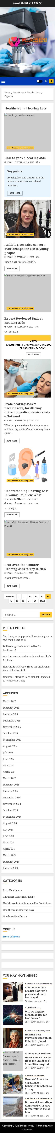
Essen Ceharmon (11, 936)
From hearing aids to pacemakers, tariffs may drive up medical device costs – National (27, 410)
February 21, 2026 (36, 1093)
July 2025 (8, 752)
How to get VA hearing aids (25, 158)
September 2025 (12, 739)
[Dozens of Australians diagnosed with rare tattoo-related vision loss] (13, 1107)
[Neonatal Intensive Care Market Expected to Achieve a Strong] (13, 1084)
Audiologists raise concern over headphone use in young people (26, 249)
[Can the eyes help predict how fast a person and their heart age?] (13, 992)
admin (10, 162)
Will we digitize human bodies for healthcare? (36, 1015)
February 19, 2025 (25, 257)
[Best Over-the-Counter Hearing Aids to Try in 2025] (27, 539)
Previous (10, 596)
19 (23, 600)
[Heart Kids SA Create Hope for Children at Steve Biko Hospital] (13, 1061)
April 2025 (9, 771)
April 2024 (9, 848)
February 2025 (11, 784)
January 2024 (10, 868)
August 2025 (10, 746)
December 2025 (11, 720)
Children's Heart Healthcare (19, 896)
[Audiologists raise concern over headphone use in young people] (27, 219)
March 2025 (9, 778)
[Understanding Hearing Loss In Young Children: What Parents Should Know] (27, 465)
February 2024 (11, 861)
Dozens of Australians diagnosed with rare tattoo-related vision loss (38, 1107)
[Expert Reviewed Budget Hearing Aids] (27, 293)
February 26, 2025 (25, 162)
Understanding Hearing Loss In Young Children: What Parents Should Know (26, 495)
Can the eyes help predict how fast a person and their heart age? (36, 992)
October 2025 (10, 733)
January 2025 (10, 791)
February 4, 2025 (25, 503)
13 (30, 596)
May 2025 (8, 765)
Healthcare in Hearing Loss (20, 148)
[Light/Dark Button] (40, 81)
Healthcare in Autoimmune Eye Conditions (27, 903)
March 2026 (9, 701)
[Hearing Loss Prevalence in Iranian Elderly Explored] (13, 1038)
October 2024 (10, 810)
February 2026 (11, 707)
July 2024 (8, 829)
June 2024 (8, 836)
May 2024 (8, 842)
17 (11, 600)
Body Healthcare (12, 890)
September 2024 (12, 816)
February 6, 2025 (25, 421)
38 (35, 600)
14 (36, 596)
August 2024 (10, 823)
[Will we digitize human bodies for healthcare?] (13, 1015)
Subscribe (51, 81)
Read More (15, 193)
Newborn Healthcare (15, 916)
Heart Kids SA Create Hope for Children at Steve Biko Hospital (38, 1061)
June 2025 (8, 759)
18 (17, 600)
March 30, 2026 (35, 1001)
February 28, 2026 (36, 1022)
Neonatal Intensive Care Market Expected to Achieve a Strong (38, 1084)
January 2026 (10, 714)
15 (42, 596)
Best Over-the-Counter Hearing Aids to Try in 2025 (25, 567)
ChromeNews (43, 1125)
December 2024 (11, 797)
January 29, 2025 (25, 573)
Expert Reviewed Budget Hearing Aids (23, 320)
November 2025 (12, 727)
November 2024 (12, 804)
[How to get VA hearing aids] (27, 132)
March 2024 (9, 855)
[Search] (46, 81)
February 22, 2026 (36, 1045)
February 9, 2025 (25, 327)
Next (42, 600)
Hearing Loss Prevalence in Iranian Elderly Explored (38, 1038)
